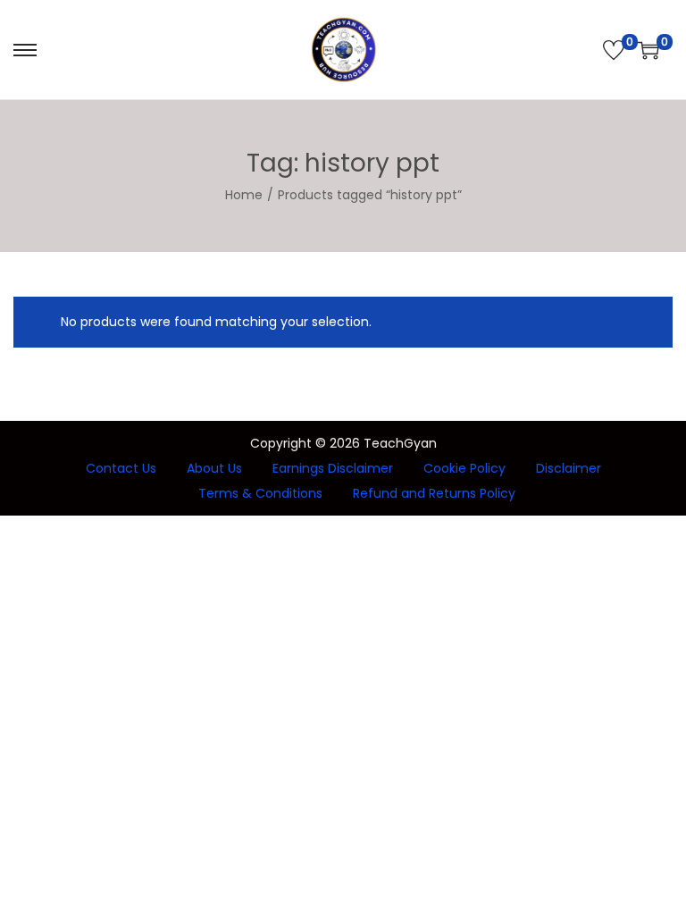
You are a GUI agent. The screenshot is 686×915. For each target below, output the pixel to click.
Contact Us (121, 468)
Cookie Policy (464, 468)
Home (244, 195)
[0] (613, 50)
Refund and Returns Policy (434, 493)
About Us (214, 468)
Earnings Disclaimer (332, 468)
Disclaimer (568, 468)
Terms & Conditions (260, 493)
